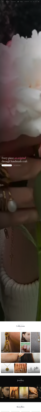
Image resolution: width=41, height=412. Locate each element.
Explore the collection (7, 165)
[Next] (39, 385)
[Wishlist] (35, 1)
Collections (13, 1)
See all (20, 329)
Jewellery (7, 1)
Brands (21, 1)
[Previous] (37, 385)
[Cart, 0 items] (38, 1)
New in (3, 1)
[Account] (37, 1)
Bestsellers (27, 1)
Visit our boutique (17, 165)
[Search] (33, 1)
